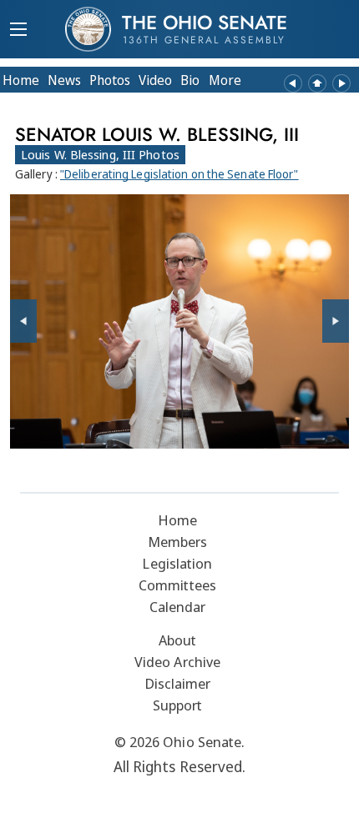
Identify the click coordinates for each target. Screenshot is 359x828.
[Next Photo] (335, 321)
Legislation (177, 563)
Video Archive (177, 661)
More (225, 80)
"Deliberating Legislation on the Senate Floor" (179, 174)
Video (155, 80)
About (178, 640)
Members (178, 541)
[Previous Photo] (23, 321)
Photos (109, 80)
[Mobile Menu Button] (18, 31)
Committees (177, 585)
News (64, 80)
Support (178, 705)
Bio (190, 80)
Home (21, 80)
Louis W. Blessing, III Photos (100, 154)
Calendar (177, 606)
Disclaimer (177, 683)
